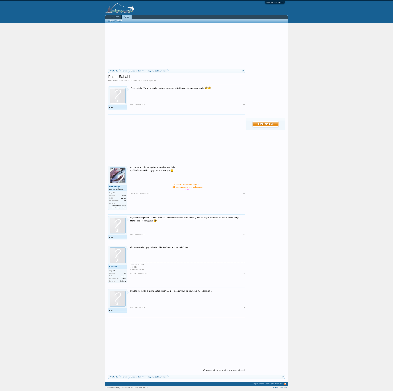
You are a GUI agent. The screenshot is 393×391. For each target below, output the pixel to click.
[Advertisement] (176, 45)
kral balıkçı (114, 187)
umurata (113, 267)
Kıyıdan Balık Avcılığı (121, 80)
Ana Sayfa (115, 17)
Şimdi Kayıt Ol (265, 124)
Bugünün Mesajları (115, 21)
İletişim (255, 384)
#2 (244, 193)
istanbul (123, 198)
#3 (244, 234)
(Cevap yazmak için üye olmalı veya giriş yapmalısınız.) (224, 370)
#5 (244, 307)
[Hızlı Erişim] (243, 71)
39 (125, 273)
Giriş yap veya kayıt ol (275, 2)
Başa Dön (279, 384)
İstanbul (123, 276)
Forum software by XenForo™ (127, 388)
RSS (285, 384)
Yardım (262, 384)
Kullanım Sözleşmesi (279, 388)
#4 (244, 273)
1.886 (124, 195)
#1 (244, 105)
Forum (126, 17)
